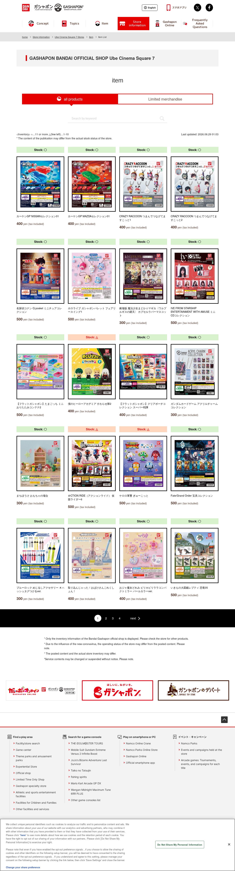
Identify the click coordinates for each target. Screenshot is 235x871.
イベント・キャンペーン (192, 736)
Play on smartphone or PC (139, 736)
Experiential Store (26, 766)
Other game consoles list (85, 800)
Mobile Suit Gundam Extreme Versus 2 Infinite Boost (88, 751)
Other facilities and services (32, 809)
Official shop (23, 773)
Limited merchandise (165, 99)
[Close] (229, 844)
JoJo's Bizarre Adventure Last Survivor (89, 762)
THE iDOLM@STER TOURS (87, 743)
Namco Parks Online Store (142, 749)
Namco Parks (189, 743)
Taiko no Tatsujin (81, 770)
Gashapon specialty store (31, 785)
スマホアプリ (179, 7)
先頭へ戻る (224, 719)
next (133, 618)
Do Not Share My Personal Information (179, 844)
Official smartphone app (140, 762)
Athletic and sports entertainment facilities (36, 794)
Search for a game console (84, 736)
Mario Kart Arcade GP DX (86, 783)
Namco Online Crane (138, 743)
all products (73, 99)
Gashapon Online (136, 756)
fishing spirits (79, 776)
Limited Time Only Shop (30, 779)
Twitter (197, 7)
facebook (209, 7)
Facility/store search (28, 743)
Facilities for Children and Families (36, 802)
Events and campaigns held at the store (201, 751)
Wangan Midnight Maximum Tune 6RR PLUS (91, 791)
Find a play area (22, 736)
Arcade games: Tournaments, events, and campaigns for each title (200, 764)
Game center (23, 749)
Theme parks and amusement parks (34, 758)
